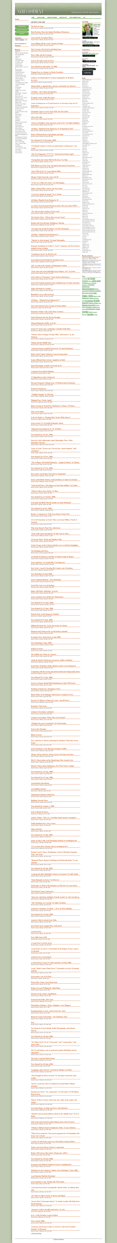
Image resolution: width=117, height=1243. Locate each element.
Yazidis (90, 314)
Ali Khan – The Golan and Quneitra (44, 92)
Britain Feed (85, 101)
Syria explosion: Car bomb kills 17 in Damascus (48, 562)
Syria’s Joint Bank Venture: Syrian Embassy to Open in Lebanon (54, 479)
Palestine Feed (85, 191)
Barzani (89, 283)
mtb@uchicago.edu (89, 44)
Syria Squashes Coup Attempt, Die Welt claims (47, 1182)
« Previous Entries (36, 1233)
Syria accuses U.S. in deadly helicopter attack (47, 423)
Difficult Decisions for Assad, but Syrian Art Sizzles (49, 625)
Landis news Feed (86, 165)
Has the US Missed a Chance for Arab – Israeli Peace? (50, 700)
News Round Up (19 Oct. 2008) (42, 456)
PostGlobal (17, 118)
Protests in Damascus (38, 388)
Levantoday (17, 88)
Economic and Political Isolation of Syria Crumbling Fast (51, 1164)
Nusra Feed (85, 186)
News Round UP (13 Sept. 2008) (42, 602)
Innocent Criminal (19, 78)
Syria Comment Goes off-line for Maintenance (47, 597)
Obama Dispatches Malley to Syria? (43, 323)
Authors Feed (85, 97)
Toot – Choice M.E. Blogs (20, 147)
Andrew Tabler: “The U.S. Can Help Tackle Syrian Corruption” (54, 817)
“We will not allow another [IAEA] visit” (45, 211)
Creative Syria (18, 63)
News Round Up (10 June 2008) (42, 1159)
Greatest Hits (63, 17)
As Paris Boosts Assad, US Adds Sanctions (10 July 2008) (51, 962)
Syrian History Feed (86, 224)
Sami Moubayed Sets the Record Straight (45, 317)
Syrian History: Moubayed (21, 138)
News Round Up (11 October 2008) (43, 497)
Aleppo (90, 281)
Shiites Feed (85, 211)
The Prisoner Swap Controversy (42, 891)
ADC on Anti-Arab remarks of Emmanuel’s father (49, 265)
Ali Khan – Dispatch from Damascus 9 (44, 234)
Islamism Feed (85, 152)
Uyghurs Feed (85, 244)
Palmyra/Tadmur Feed (87, 193)
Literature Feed (85, 169)
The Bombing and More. (39, 551)
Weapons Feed (85, 245)
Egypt (91, 291)
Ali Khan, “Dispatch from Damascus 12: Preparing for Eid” (52, 128)
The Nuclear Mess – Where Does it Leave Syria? (48, 217)
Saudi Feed (84, 210)
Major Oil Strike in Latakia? (41, 288)
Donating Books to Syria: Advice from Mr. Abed (48, 1011)
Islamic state (96, 296)
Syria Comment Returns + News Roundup (46, 579)
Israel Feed (84, 155)
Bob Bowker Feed (86, 98)
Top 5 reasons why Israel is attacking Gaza (46, 49)
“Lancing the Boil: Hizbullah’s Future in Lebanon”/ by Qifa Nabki (54, 874)
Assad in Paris (36, 931)
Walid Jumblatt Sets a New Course (43, 823)
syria (85, 311)
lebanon (85, 303)
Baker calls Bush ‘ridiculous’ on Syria (44, 591)
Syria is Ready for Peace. (40, 812)
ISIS (91, 295)
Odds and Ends (36, 829)
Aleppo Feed (85, 83)
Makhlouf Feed (85, 172)
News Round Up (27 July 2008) (42, 835)
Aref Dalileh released (38, 789)
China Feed (84, 104)
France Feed (85, 132)
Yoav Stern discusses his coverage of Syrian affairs (48, 306)
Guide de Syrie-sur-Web (20, 76)
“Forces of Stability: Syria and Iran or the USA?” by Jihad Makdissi (55, 123)
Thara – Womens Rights (20, 143)
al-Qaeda (84, 278)
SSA (84, 17)
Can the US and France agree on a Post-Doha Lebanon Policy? (53, 1141)
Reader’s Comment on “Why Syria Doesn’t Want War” (50, 514)
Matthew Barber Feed (87, 174)
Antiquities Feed (85, 90)
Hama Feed (84, 138)
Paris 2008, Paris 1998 (39, 937)
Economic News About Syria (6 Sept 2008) (46, 637)
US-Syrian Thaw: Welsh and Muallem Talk (46, 539)
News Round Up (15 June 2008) (42, 914)
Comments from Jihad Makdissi (42, 371)
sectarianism (91, 309)
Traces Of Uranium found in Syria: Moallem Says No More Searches (55, 283)
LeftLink (17, 85)
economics (85, 291)
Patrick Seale (18, 115)
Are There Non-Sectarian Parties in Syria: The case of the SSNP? (54, 206)
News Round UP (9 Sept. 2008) (42, 620)
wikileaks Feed (85, 247)
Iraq (84, 295)
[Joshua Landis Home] (87, 35)
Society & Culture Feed (87, 213)
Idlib (83, 293)
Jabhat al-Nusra (94, 298)
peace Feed (85, 194)
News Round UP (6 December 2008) (43, 140)
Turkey (90, 312)
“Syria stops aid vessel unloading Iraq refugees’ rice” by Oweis (53, 271)
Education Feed (85, 117)
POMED (17, 117)
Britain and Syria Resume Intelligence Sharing (47, 223)
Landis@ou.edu (89, 36)
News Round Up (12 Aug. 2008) (42, 777)
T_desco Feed (85, 235)
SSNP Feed (84, 214)
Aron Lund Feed (85, 92)
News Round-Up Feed (87, 183)
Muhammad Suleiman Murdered (42, 794)
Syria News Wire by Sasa (21, 132)
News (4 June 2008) (38, 1221)
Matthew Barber (93, 303)
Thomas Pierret (18, 146)
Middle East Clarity (19, 99)
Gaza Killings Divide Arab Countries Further (47, 43)
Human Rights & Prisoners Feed (89, 143)
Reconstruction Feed (87, 199)
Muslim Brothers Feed (87, 179)
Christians (91, 285)
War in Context (18, 151)
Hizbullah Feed (85, 141)
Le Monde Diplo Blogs (20, 84)
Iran (32, 1022)
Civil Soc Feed (85, 109)
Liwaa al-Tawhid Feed (87, 171)
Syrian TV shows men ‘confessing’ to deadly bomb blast (50, 329)
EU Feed (84, 124)
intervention (89, 293)
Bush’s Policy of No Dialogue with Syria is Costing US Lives (52, 694)
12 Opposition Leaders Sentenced (43, 377)
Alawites (85, 281)
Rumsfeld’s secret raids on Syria (42, 294)
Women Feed (85, 248)
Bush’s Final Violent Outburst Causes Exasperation (49, 354)
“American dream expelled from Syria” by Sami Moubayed (52, 348)
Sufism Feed (85, 216)
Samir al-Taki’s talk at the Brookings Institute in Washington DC (54, 840)
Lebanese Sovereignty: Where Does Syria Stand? (48, 717)
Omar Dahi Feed (86, 188)
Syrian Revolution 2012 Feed (88, 228)
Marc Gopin (17, 94)
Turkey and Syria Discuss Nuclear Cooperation (47, 1147)
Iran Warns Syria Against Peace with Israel (46, 926)
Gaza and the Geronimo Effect (42, 37)
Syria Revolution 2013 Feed (88, 221)
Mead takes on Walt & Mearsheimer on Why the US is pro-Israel (54, 885)
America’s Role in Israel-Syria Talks (44, 920)
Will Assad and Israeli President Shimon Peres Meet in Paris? (53, 1122)
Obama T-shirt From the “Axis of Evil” (45, 177)
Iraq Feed (84, 148)
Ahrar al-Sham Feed (86, 79)
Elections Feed (85, 121)
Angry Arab (17, 56)
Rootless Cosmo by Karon (21, 122)
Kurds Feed (84, 163)
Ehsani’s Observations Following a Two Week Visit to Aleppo (52, 766)
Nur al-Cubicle (18, 110)
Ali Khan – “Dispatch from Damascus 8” (45, 300)
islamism (85, 298)
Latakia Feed (85, 166)
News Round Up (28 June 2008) (42, 1036)
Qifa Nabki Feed (85, 197)
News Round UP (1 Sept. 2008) (42, 677)
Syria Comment (18, 128)
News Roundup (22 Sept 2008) (41, 574)
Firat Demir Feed (86, 129)
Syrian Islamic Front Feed (88, 225)
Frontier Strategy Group (20, 75)
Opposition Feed (86, 190)
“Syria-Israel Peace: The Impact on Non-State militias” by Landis (54, 485)
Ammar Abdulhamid (19, 54)
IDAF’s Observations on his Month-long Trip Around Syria (52, 760)
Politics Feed (85, 196)
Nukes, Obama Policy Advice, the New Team (46, 188)
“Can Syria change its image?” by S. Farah (46, 194)
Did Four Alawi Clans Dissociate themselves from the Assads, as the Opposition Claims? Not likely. (91, 261)
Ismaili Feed (85, 154)
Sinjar (98, 309)
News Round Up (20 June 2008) (42, 1064)
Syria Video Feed (86, 222)
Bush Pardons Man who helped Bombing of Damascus (50, 32)
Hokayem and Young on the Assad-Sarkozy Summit (49, 631)
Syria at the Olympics (38, 729)
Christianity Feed (86, 106)
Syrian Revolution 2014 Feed (88, 230)
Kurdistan (89, 301)
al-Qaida (91, 278)
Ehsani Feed (85, 120)
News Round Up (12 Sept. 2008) (42, 608)
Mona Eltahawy (18, 105)
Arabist (16, 57)
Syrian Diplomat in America (21, 137)
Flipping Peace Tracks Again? (41, 400)
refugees (89, 307)
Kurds (97, 300)
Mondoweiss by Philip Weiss (21, 107)
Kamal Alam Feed (86, 162)
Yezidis (95, 314)
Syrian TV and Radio (19, 141)
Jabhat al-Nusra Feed (87, 157)
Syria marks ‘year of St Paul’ (41, 976)
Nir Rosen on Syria (19, 108)
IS (87, 296)
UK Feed (84, 236)
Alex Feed (84, 84)
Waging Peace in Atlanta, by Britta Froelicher (47, 72)
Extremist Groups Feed (87, 126)
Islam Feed (84, 151)
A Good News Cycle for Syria (41, 943)
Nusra (84, 305)
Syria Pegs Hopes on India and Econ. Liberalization (49, 1108)
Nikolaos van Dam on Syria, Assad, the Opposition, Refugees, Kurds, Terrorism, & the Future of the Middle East (91, 271)
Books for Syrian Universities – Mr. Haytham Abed (49, 1017)
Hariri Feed (84, 140)
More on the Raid (37, 411)
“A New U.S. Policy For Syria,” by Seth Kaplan (47, 183)
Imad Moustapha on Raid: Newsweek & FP (46, 365)
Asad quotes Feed (86, 93)
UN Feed (84, 238)
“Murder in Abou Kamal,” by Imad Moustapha (48, 240)
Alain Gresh (17, 51)
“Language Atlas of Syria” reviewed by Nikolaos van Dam (51, 1070)
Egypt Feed (84, 118)
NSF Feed (84, 185)
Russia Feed (85, 205)
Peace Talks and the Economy (41, 55)
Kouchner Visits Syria (39, 706)
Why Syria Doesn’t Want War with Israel (45, 528)
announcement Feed (86, 89)
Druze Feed (85, 114)
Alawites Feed (85, 81)
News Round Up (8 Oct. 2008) (41, 508)
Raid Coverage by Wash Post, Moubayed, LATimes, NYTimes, (53, 406)
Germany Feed (85, 135)
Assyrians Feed (85, 95)
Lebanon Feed (85, 168)
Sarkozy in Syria (37, 648)
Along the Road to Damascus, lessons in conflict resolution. (52, 660)
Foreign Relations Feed (87, 131)
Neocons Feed (85, 182)
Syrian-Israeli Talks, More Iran (42, 999)
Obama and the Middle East (41, 342)
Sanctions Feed (85, 208)
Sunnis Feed (85, 217)
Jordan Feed (85, 160)
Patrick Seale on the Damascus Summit (45, 614)
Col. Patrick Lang (19, 62)
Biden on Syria (36, 735)
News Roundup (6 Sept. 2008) (41, 643)
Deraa (97, 289)
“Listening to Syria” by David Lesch (43, 254)
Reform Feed (85, 200)
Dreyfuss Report (19, 65)
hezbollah (97, 291)
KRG (83, 301)
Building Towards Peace (39, 800)
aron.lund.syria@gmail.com (91, 54)
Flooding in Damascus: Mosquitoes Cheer (45, 689)
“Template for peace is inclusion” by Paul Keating (48, 723)
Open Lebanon (18, 114)
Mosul (100, 303)
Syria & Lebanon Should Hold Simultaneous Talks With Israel (53, 683)
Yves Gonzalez (18, 152)
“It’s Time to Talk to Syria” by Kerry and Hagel (48, 1195)
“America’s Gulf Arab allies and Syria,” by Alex (48, 1209)
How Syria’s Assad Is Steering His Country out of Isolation (52, 568)
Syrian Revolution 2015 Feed (88, 231)
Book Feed (84, 100)
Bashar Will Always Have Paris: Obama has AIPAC (49, 1153)
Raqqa (84, 307)
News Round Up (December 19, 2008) (44, 66)
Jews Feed (84, 159)
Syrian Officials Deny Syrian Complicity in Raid (48, 360)
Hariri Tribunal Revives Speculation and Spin (47, 134)
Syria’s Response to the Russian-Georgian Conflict (49, 748)
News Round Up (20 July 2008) (42, 868)
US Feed (84, 242)
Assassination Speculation (40, 783)
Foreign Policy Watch (20, 72)
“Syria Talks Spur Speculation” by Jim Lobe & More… (50, 533)
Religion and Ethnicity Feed (88, 204)
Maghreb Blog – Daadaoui (21, 93)
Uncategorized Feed (86, 239)
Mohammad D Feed (86, 177)
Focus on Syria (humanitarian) (18, 70)
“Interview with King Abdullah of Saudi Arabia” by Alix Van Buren (55, 897)
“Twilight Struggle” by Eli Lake (42, 394)
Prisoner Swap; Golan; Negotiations (43, 994)
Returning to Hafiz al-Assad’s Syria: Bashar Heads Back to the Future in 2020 (91, 265)
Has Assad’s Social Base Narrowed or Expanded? (48, 474)
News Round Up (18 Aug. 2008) (42, 771)
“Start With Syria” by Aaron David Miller (46, 171)
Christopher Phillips (19, 60)
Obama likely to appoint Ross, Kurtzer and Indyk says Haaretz (53, 86)
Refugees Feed (85, 202)
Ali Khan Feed (85, 86)
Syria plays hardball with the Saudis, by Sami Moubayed (51, 502)
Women (84, 314)
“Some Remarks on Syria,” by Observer (45, 880)
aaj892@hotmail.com (90, 67)
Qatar (97, 305)
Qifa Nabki (17, 120)
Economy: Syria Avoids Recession (42, 97)
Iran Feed (84, 146)
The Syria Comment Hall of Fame (43, 1058)
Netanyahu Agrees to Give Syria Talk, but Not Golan (49, 111)
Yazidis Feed (85, 252)
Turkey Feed (85, 233)
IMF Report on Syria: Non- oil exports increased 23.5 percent (53, 165)
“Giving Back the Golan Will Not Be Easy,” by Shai (49, 160)
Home (33, 17)
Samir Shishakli (18, 123)
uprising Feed (85, 241)
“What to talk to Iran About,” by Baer (44, 491)
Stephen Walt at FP (19, 126)
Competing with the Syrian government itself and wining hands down (55, 671)
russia (94, 307)
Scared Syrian (18, 125)
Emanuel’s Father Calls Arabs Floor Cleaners (47, 311)
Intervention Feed (86, 145)
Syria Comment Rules (75, 17)
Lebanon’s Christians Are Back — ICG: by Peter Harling (51, 908)
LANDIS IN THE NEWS (52, 17)
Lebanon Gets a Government (41, 957)
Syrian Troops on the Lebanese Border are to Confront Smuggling (54, 545)
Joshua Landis (41, 17)
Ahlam (83, 257)
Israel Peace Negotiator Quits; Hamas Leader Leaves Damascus (53, 666)
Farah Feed (84, 128)
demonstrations (88, 289)
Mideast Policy (18, 102)
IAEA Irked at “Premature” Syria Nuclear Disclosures (50, 277)
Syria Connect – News (20, 131)
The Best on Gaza (37, 26)
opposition (92, 305)
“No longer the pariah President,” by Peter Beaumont (50, 228)
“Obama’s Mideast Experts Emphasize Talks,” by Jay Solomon (53, 1127)
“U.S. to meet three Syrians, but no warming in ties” (49, 846)
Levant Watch (18, 87)
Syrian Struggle (18, 140)
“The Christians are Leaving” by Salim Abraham (48, 903)
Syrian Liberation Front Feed (88, 227)
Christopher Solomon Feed (88, 107)
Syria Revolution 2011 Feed (88, 219)
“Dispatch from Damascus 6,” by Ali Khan (46, 429)
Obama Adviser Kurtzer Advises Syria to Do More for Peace (52, 754)
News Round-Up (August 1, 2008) (42, 806)
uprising (95, 312)
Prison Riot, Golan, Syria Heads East (44, 982)
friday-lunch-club (19, 73)
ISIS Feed (84, 149)
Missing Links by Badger (20, 103)
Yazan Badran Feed (86, 250)
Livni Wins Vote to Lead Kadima (42, 585)
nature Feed (85, 180)
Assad (84, 283)
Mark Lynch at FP (19, 96)
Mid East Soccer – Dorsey (21, 97)
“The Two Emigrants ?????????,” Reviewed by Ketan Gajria (52, 154)
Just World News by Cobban (21, 82)
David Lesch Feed (86, 112)
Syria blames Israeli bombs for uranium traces (47, 260)
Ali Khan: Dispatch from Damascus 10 (44, 200)
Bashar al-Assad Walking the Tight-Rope (45, 988)
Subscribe (87, 72)
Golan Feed (84, 137)
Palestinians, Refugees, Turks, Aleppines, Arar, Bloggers (51, 1005)
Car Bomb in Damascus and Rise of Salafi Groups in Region (52, 556)
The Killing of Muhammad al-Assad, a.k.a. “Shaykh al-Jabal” (90, 258)
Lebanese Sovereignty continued (42, 712)
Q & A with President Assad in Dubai (44, 1215)
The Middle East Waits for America (43, 654)
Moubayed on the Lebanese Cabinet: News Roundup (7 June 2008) (54, 1170)
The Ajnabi (17, 144)
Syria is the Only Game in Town (42, 60)
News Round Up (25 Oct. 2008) (42, 434)
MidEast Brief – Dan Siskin (21, 100)
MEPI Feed (84, 176)
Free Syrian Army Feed (87, 134)
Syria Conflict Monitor (20, 129)
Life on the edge (36, 117)
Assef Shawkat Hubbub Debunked (43, 1176)
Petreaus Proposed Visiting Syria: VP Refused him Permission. (53, 383)
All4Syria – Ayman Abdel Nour (21, 53)
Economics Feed (86, 115)
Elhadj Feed (84, 123)
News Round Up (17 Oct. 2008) (42, 468)
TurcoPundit (18, 149)
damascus (86, 287)
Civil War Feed (85, 110)
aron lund (96, 281)
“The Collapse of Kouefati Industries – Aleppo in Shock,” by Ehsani (55, 462)
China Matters (18, 59)
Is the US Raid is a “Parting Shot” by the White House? (50, 417)
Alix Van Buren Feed (86, 87)
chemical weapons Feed (87, 103)
